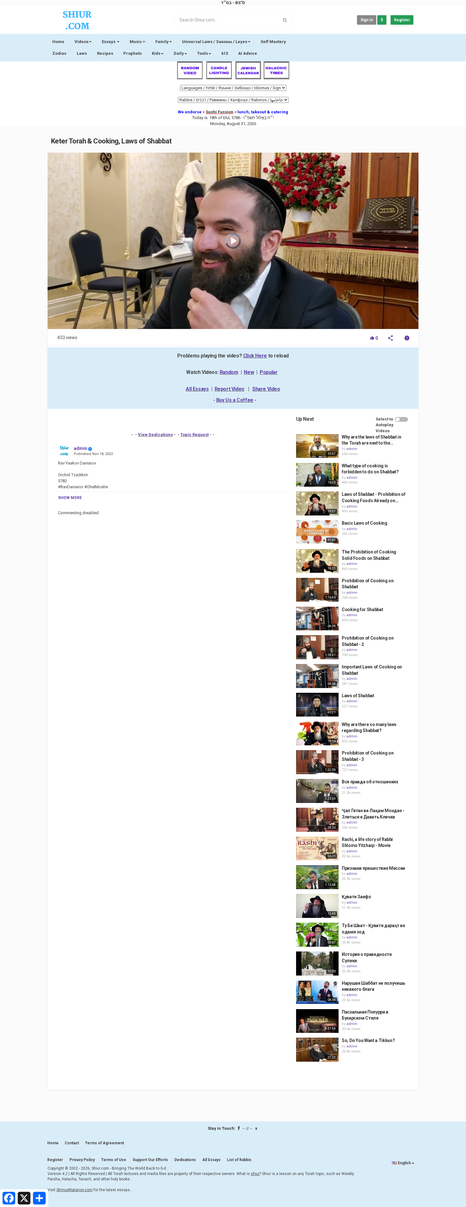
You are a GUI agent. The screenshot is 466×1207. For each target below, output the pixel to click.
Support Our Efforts (150, 1160)
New (249, 372)
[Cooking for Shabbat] (317, 619)
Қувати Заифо (356, 896)
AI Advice (247, 53)
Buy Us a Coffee (234, 400)
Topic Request (194, 434)
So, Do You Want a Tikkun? (368, 1040)
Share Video (266, 389)
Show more (70, 498)
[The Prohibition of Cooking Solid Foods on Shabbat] (317, 561)
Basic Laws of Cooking (364, 523)
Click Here (255, 356)
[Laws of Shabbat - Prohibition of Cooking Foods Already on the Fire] (317, 503)
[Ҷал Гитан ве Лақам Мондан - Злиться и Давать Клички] (317, 820)
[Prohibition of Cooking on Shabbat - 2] (317, 647)
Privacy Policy (82, 1160)
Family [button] (162, 41)
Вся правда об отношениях (370, 781)
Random (229, 372)
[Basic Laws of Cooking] (317, 532)
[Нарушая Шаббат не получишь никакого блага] (317, 992)
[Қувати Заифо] (317, 906)
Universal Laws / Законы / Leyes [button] (214, 41)
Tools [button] (202, 53)
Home (58, 41)
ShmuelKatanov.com (74, 1190)
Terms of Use (113, 1160)
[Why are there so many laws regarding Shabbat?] (317, 734)
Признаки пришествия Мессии (373, 868)
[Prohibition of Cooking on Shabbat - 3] (317, 762)
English (404, 1163)
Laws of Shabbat (358, 695)
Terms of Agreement (104, 1143)
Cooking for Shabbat (362, 609)
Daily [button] (179, 53)
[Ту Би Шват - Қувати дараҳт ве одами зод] (317, 935)
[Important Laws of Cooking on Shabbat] (317, 676)
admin (80, 448)
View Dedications (155, 434)
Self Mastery (273, 41)
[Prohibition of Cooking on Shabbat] (317, 590)
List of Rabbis (239, 1160)
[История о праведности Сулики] (317, 963)
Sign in (366, 20)
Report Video (229, 389)
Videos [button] (81, 41)
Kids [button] (156, 53)
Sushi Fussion (219, 112)
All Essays (197, 389)
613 (224, 53)
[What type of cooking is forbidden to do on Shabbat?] (317, 475)
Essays (109, 41)
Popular (268, 372)
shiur (255, 1174)
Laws (82, 53)
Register (402, 20)
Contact (72, 1143)
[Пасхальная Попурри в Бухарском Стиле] (317, 1021)
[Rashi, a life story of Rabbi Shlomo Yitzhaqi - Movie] (317, 849)
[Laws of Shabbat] (317, 705)
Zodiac (59, 53)
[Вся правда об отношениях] (317, 791)
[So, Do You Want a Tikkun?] (317, 1050)
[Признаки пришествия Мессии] (317, 877)
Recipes (105, 53)
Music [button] (136, 41)
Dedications (185, 1160)
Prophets (132, 53)
